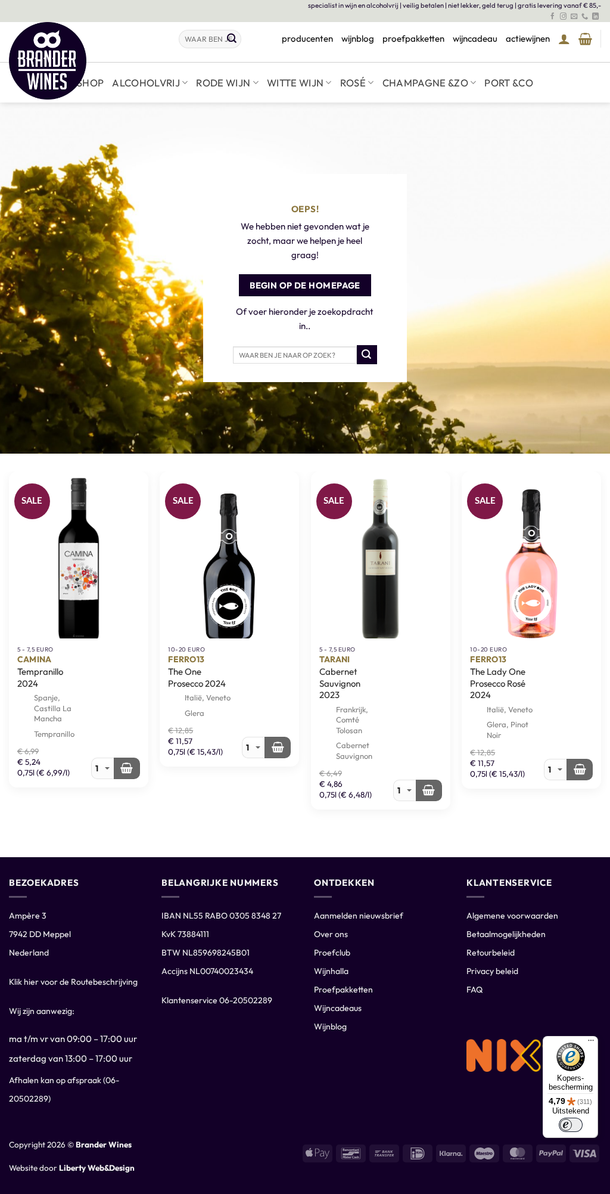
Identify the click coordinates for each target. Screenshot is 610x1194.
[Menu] (591, 1043)
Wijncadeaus (338, 1008)
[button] (564, 39)
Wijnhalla (331, 971)
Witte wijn (295, 82)
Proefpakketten (343, 989)
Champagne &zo (425, 82)
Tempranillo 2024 (40, 677)
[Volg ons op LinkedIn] (595, 16)
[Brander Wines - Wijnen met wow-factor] (85, 61)
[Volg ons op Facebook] (552, 16)
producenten (307, 38)
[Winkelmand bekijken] (585, 39)
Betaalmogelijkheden (506, 934)
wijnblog (357, 38)
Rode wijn (223, 82)
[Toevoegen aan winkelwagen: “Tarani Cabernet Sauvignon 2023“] (429, 790)
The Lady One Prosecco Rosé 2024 (497, 683)
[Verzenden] (232, 39)
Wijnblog (330, 1026)
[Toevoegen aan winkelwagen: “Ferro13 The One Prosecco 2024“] (277, 747)
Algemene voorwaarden (512, 915)
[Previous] (9, 480)
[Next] (600, 480)
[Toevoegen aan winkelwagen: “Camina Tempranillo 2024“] (127, 768)
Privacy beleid (492, 971)
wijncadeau (475, 38)
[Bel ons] (584, 16)
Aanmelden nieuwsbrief (358, 915)
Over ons (331, 934)
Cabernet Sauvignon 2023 (339, 683)
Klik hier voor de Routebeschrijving (73, 981)
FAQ (474, 989)
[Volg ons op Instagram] (563, 16)
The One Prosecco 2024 (197, 677)
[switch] (571, 1125)
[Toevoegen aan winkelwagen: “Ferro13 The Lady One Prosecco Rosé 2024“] (580, 769)
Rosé (353, 82)
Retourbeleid (490, 952)
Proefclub (332, 952)
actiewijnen (528, 38)
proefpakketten (413, 38)
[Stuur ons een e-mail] (574, 16)
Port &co (508, 82)
